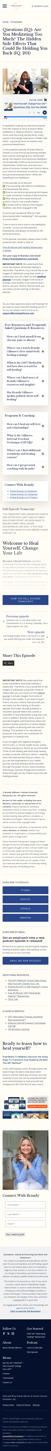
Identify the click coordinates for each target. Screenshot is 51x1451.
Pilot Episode (32, 1352)
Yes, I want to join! (15, 1234)
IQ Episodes (16, 21)
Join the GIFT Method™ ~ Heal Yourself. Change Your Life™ (13, 1366)
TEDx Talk (13, 999)
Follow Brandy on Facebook (23, 491)
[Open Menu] (5, 6)
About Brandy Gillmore (12, 1347)
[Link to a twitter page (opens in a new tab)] (8, 1333)
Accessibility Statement (13, 1436)
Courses (6, 1373)
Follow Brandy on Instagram (24, 494)
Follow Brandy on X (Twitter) (24, 497)
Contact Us (7, 1382)
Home (5, 21)
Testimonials (8, 1378)
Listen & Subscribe (34, 1347)
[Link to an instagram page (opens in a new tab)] (13, 1333)
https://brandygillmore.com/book (20, 258)
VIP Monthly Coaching (19, 1029)
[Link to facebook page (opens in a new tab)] (4, 1333)
